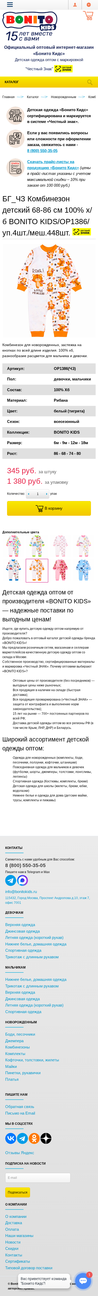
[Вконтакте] (10, 1143)
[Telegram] (22, 1143)
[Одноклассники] (34, 1143)
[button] (10, 4)
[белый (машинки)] (13, 580)
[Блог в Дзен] (46, 1143)
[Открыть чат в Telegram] (10, 885)
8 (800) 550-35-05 (25, 865)
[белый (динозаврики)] (13, 556)
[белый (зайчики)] (60, 556)
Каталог (12, 82)
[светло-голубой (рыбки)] (83, 580)
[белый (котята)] (83, 556)
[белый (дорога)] (37, 556)
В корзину (53, 508)
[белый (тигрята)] (37, 580)
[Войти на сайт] (89, 4)
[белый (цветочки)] (60, 580)
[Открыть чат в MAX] (22, 885)
